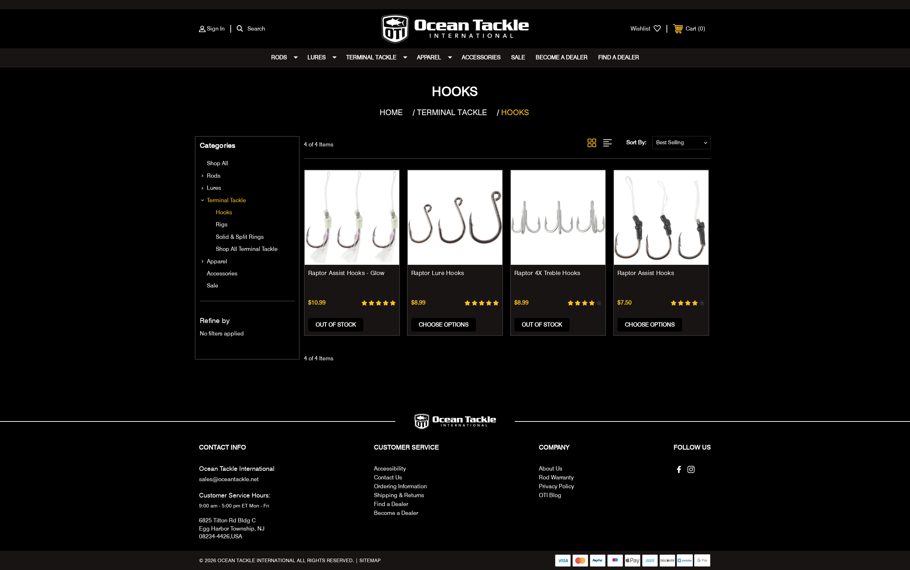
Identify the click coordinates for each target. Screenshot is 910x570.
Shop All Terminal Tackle (247, 249)
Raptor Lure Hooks (437, 272)
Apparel (429, 57)
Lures (316, 57)
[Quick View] (385, 184)
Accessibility (390, 468)
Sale (518, 57)
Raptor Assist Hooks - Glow (346, 272)
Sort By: (636, 142)
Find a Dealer (618, 57)
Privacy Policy (556, 486)
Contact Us (388, 477)
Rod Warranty (556, 477)
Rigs (222, 224)
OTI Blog (550, 495)
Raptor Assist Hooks (645, 272)
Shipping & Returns (399, 495)
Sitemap (370, 560)
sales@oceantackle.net (229, 479)
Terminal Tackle (371, 57)
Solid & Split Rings (240, 236)
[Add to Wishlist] (385, 202)
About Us (550, 468)
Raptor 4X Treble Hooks (547, 272)
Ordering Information (400, 486)
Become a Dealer (562, 57)
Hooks (224, 212)
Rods (279, 57)
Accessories (481, 57)
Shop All (217, 163)
